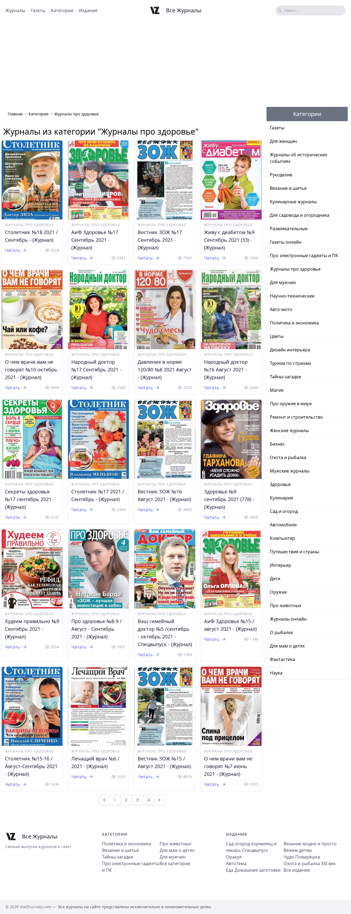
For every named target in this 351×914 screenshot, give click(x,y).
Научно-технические (292, 296)
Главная (15, 113)
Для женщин (283, 141)
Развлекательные (289, 229)
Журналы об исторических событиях (298, 158)
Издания (88, 10)
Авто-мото (281, 309)
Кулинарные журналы (293, 202)
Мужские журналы (289, 471)
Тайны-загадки (285, 377)
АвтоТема (236, 863)
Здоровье (280, 484)
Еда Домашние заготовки (253, 870)
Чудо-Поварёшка (302, 857)
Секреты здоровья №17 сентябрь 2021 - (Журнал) (30, 499)
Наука (276, 673)
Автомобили (283, 525)
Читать (12, 250)
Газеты (38, 10)
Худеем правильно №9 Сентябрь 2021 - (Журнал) (32, 629)
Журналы (15, 10)
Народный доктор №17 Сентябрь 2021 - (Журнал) (96, 369)
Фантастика (282, 659)
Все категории (175, 863)
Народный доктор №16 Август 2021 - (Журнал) (226, 369)
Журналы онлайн (288, 619)
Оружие (278, 592)
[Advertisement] (175, 64)
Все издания (297, 870)
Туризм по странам (290, 363)
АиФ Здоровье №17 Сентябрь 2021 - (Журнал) (94, 240)
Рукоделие (281, 175)
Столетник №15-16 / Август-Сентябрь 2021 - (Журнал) (31, 766)
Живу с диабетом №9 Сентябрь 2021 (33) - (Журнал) (229, 240)
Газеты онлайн (285, 242)
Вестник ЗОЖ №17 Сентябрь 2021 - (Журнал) (160, 240)
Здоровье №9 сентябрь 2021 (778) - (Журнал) (229, 499)
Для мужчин (283, 282)
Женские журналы (289, 430)
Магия (277, 390)
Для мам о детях (287, 646)
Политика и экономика (294, 323)
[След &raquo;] (159, 800)
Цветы (277, 336)
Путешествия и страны (294, 552)
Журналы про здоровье (29, 225)
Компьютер (282, 538)
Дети (275, 579)
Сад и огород (284, 511)
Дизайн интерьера (290, 350)
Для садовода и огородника (299, 215)
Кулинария (281, 498)
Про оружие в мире (291, 404)
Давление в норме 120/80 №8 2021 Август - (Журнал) (165, 369)
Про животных (285, 605)
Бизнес (277, 444)
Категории (62, 10)
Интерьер (280, 565)
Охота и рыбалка (288, 457)
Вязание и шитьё (288, 188)
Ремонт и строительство (296, 417)
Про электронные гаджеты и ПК (304, 255)
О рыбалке (281, 632)
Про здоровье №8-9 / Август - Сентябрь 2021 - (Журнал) (96, 629)
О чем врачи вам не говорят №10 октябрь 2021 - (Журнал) (31, 369)
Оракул (234, 857)
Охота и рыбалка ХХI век (310, 863)
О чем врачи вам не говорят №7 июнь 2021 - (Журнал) (228, 766)
